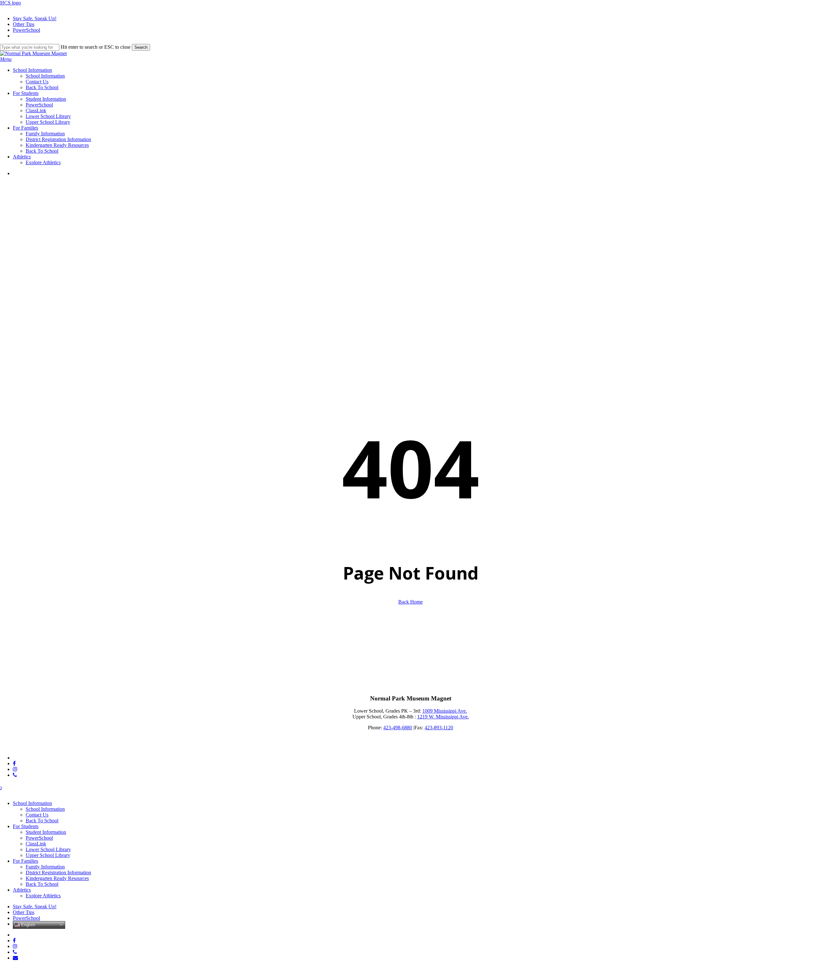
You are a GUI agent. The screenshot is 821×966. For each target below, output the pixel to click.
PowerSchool (39, 838)
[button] (6, 59)
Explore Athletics (43, 895)
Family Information (45, 866)
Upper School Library (48, 855)
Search (141, 47)
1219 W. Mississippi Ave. (443, 716)
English (27, 924)
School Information (32, 803)
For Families (25, 861)
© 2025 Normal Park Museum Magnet (39, 747)
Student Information (46, 832)
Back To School (42, 820)
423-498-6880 (397, 727)
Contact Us (37, 815)
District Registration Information (58, 872)
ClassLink (36, 843)
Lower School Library (48, 849)
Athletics (22, 890)
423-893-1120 (439, 727)
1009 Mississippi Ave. (444, 711)
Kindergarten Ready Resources (57, 878)
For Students (25, 826)
